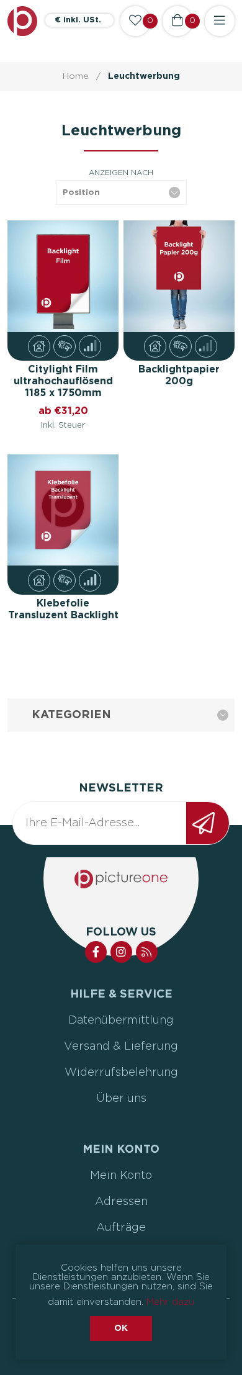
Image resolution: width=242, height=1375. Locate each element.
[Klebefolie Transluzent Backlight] (63, 510)
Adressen (121, 1201)
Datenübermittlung (121, 1020)
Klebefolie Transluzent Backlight (63, 609)
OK (121, 1328)
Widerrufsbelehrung (121, 1072)
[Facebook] (96, 952)
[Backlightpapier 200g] (179, 276)
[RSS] (147, 952)
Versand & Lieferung (121, 1046)
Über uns (121, 1098)
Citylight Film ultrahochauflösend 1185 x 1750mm (63, 381)
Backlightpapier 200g (179, 375)
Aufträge (121, 1227)
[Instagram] (121, 952)
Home (76, 76)
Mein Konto (121, 1175)
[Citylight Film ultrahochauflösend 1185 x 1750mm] (63, 276)
